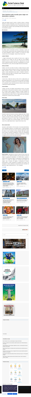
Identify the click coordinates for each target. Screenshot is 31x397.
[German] (26, 229)
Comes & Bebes (5, 181)
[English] (23, 229)
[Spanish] (24, 229)
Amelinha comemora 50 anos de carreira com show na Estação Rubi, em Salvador (22, 217)
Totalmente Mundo (14, 18)
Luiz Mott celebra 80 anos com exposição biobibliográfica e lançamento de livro (8, 217)
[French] (25, 229)
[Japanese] (27, 229)
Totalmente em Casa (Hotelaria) (23, 198)
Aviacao (18, 181)
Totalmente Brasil (7, 198)
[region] (10, 389)
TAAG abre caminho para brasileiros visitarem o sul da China (21, 184)
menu (10, 18)
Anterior (5, 170)
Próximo (26, 170)
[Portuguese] (22, 229)
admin (3, 18)
